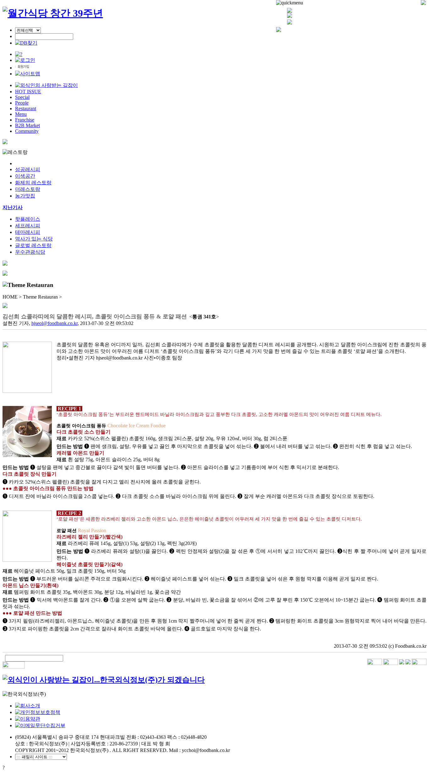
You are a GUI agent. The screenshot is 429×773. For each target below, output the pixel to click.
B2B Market (27, 125)
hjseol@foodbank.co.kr (54, 323)
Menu (21, 114)
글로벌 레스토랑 (33, 245)
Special (22, 97)
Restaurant (25, 108)
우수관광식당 (30, 252)
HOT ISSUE (28, 91)
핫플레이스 (27, 219)
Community (27, 131)
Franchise (24, 119)
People (22, 102)
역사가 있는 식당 (34, 238)
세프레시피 (27, 225)
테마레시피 (27, 232)
